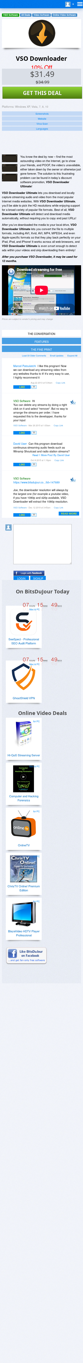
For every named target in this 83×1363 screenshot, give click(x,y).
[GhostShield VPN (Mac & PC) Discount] (23, 675)
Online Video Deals (42, 713)
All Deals (25, 14)
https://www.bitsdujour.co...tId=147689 (36, 482)
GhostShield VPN (24, 698)
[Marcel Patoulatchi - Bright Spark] (9, 368)
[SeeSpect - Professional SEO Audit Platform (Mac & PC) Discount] (23, 620)
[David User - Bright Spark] (9, 446)
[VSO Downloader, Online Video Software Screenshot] (9, 177)
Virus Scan (42, 123)
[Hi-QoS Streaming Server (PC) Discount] (23, 732)
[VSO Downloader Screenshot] (9, 158)
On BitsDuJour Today (42, 591)
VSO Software (10, 14)
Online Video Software (64, 14)
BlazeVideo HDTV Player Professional (24, 933)
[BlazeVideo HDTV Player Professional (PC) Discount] (23, 912)
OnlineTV (24, 845)
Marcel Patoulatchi (24, 366)
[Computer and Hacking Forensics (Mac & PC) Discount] (23, 777)
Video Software (41, 14)
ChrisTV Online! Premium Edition (24, 888)
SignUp (38, 578)
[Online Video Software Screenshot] (9, 168)
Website (42, 118)
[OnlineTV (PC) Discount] (23, 822)
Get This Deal (42, 93)
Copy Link (60, 382)
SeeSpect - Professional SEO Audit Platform (23, 641)
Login (21, 578)
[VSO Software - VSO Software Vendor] (73, 403)
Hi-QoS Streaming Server (24, 755)
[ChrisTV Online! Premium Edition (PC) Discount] (23, 867)
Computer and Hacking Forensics (23, 798)
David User (20, 443)
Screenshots (42, 113)
